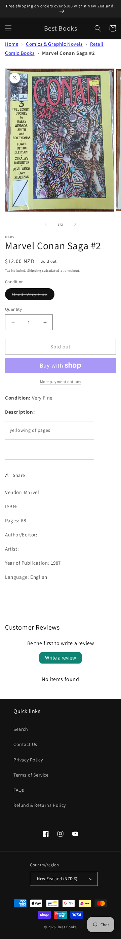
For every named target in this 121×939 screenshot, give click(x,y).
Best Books (67, 927)
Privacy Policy (28, 760)
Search (20, 729)
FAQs (18, 790)
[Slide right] (75, 224)
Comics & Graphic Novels (54, 44)
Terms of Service (31, 775)
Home (11, 44)
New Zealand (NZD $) (57, 878)
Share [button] (19, 475)
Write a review (60, 657)
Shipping (34, 270)
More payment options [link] (60, 381)
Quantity (13, 309)
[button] (8, 28)
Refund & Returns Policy (39, 805)
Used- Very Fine (33, 295)
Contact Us (25, 744)
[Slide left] (45, 224)
